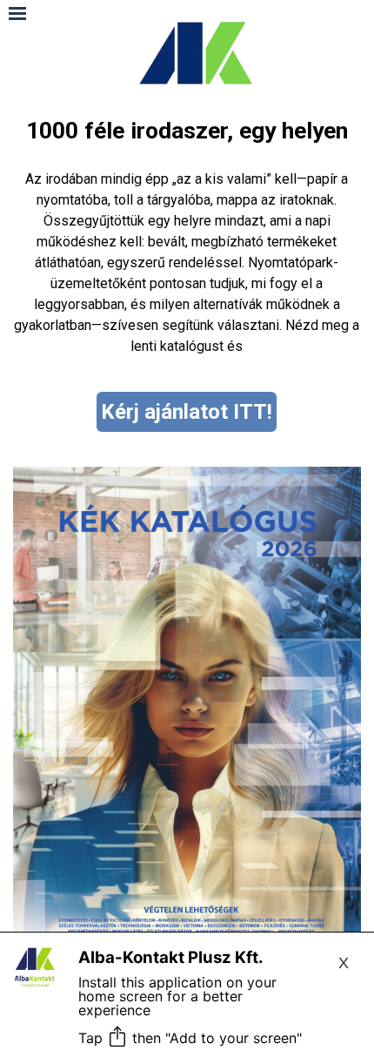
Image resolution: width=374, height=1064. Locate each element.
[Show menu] (17, 13)
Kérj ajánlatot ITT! (186, 412)
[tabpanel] (187, 235)
